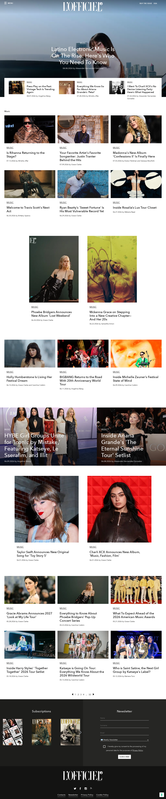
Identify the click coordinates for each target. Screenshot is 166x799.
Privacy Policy (138, 750)
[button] (80, 732)
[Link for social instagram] (85, 789)
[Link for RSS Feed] (91, 788)
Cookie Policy (102, 795)
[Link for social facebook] (80, 789)
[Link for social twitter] (75, 789)
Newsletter (73, 795)
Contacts (61, 795)
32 (90, 694)
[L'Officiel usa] (83, 6)
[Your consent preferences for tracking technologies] (161, 794)
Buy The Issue (146, 3)
